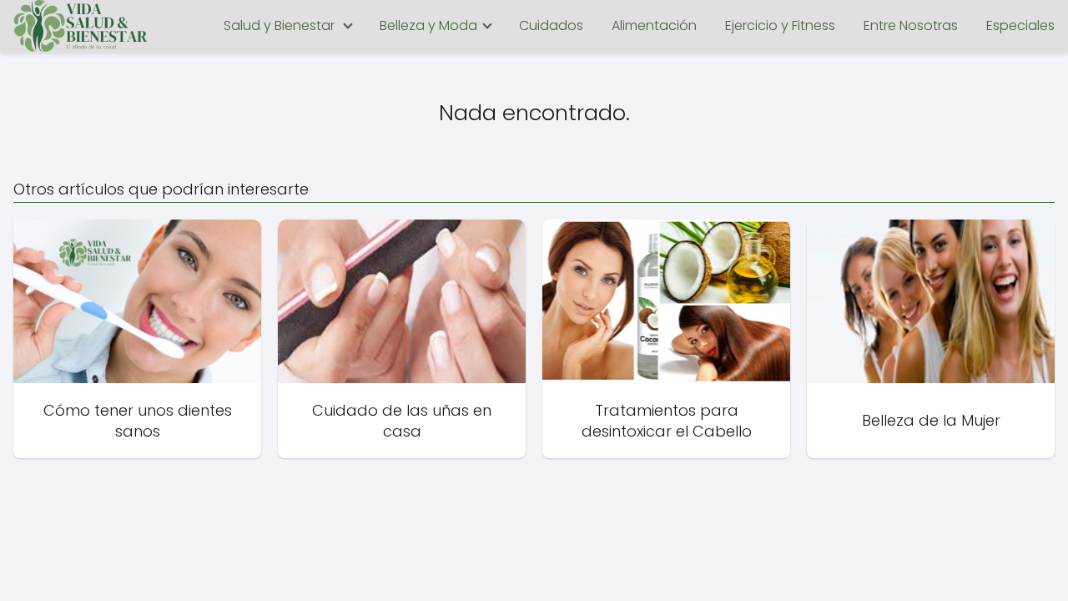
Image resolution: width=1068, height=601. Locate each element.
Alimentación (654, 25)
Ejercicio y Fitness (780, 25)
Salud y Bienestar (279, 25)
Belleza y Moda (428, 25)
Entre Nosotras (911, 25)
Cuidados (551, 25)
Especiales (1020, 25)
